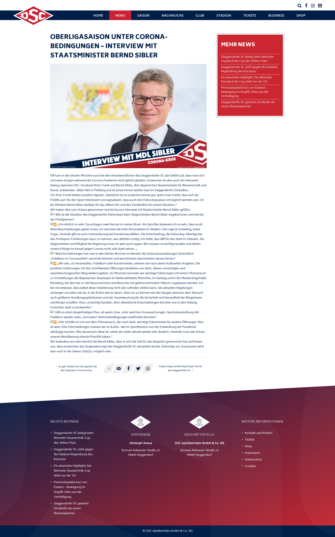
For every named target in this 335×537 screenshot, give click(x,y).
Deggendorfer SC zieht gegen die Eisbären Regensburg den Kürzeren (249, 69)
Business (276, 16)
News (120, 16)
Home (98, 16)
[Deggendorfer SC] (33, 25)
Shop (301, 16)
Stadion (223, 16)
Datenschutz (253, 459)
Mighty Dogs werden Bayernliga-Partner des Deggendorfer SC (180, 369)
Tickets (249, 16)
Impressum (252, 453)
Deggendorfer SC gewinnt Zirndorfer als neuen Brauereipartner (248, 104)
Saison (143, 16)
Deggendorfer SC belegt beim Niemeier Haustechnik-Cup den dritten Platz (247, 59)
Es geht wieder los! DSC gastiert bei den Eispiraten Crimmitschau (77, 369)
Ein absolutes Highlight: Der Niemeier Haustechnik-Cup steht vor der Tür (246, 79)
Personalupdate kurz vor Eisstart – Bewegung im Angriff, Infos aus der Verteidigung (244, 92)
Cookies (250, 466)
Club (200, 16)
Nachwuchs (172, 16)
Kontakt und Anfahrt (258, 433)
